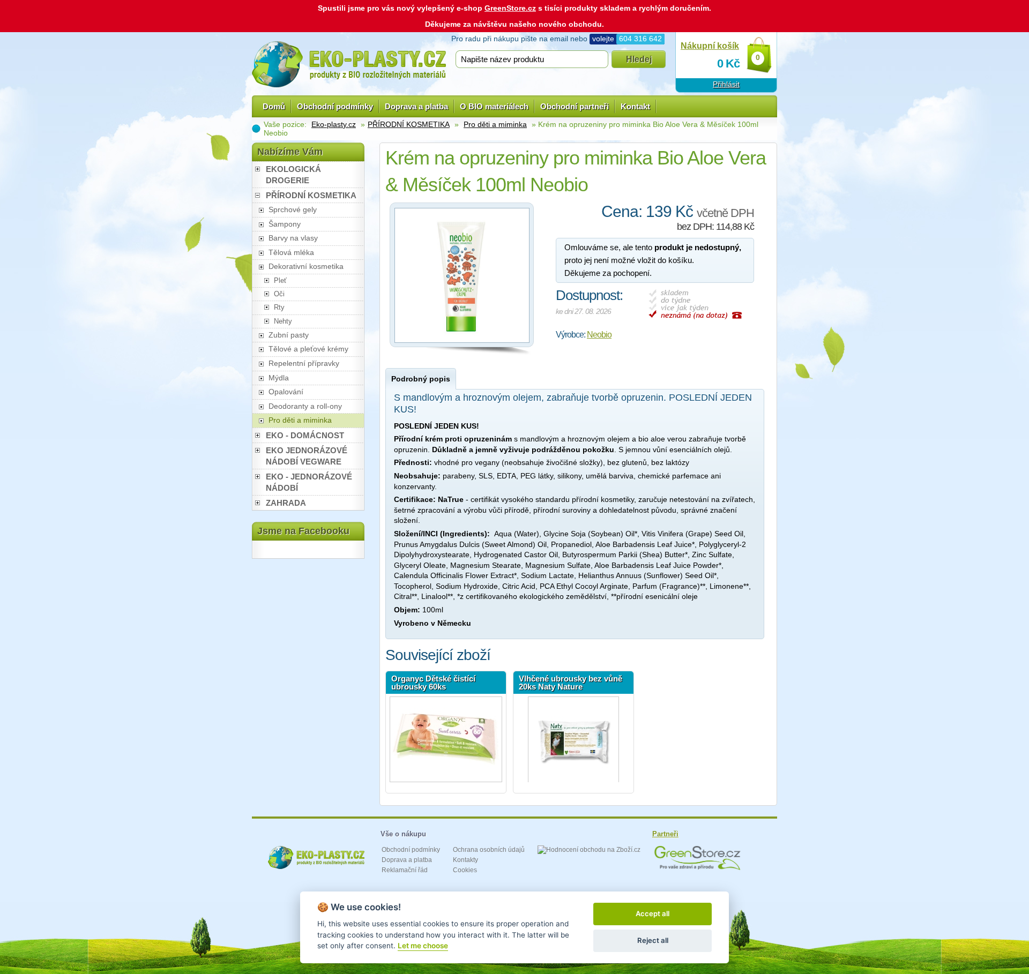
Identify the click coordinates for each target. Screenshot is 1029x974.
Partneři (665, 834)
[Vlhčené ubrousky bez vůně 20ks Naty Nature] (573, 739)
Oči (279, 294)
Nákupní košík (710, 45)
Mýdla (279, 377)
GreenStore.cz (510, 8)
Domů (274, 106)
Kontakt (635, 106)
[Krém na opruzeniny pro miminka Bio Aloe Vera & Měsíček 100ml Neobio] (462, 345)
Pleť (280, 280)
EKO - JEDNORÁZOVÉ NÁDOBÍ (309, 482)
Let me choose (423, 945)
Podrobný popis (420, 378)
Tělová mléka (291, 252)
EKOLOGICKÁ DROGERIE (293, 174)
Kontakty (465, 860)
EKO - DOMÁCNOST (305, 435)
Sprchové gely (293, 209)
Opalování (286, 391)
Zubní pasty (289, 335)
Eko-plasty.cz (333, 124)
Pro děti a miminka (495, 124)
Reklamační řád (405, 870)
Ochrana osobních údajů (489, 849)
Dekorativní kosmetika (306, 266)
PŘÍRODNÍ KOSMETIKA (409, 124)
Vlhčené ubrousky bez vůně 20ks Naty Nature (570, 682)
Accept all (652, 913)
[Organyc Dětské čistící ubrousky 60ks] (446, 739)
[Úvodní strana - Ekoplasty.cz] (349, 64)
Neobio (599, 334)
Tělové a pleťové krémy (308, 348)
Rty (279, 307)
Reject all (652, 940)
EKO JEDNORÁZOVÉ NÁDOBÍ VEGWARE (306, 456)
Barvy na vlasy (293, 238)
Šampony (285, 224)
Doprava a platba (416, 106)
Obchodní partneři (574, 106)
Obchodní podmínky (335, 106)
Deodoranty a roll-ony (305, 406)
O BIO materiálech (494, 106)
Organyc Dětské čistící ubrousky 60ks (433, 682)
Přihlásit (726, 84)
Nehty (283, 321)
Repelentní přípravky (304, 363)
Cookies (465, 870)
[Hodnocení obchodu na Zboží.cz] (589, 849)
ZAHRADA (286, 502)
